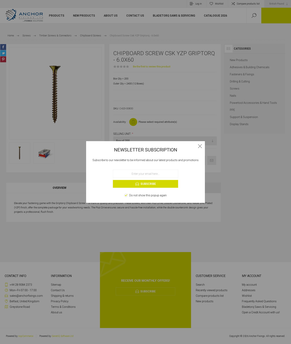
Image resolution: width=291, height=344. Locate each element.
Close (200, 146)
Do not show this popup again (148, 195)
